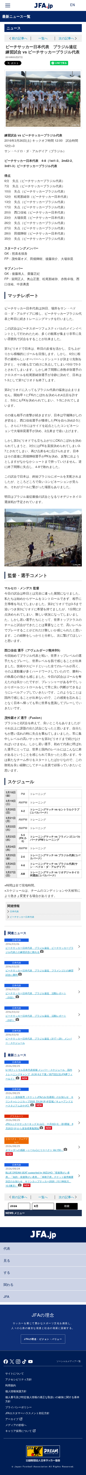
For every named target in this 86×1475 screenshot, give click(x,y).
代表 (7, 1248)
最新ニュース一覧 (16, 16)
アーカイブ (12, 1419)
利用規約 (10, 1385)
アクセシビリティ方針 (18, 1379)
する (7, 1272)
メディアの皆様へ (15, 1425)
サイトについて (14, 1373)
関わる (8, 1284)
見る (7, 1260)
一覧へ (43, 38)
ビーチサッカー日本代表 (22, 916)
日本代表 (14, 911)
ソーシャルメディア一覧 (68, 1361)
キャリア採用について (18, 1431)
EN (72, 5)
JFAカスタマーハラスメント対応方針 (27, 1413)
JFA (6, 1296)
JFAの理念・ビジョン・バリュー (43, 1339)
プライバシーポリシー (18, 1407)
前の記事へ (19, 38)
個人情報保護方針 (15, 1391)
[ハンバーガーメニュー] (7, 5)
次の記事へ (66, 38)
